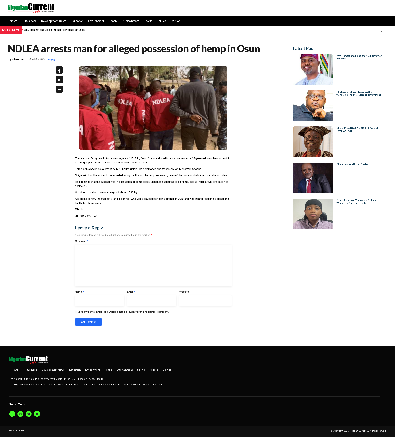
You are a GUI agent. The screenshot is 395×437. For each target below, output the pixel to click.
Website (184, 291)
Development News (53, 21)
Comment (81, 241)
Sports (148, 21)
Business (31, 21)
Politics (161, 21)
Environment (96, 21)
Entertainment (130, 21)
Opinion (175, 21)
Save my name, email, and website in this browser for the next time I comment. (123, 311)
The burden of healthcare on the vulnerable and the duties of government (68, 29)
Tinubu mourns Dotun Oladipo (352, 164)
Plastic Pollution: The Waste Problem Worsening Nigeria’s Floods (356, 201)
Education (77, 21)
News (13, 21)
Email (131, 291)
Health (113, 21)
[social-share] (59, 70)
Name (79, 291)
